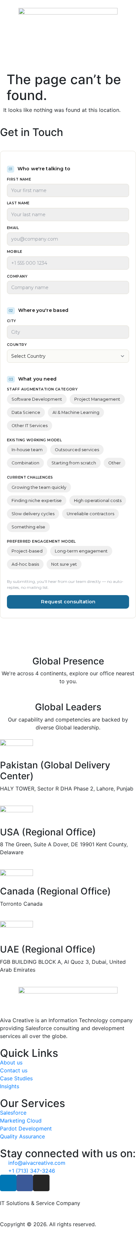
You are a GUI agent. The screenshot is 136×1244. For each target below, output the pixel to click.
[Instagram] (41, 1183)
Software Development (37, 399)
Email (13, 228)
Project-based (27, 551)
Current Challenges (30, 478)
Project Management (97, 399)
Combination (25, 462)
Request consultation (68, 602)
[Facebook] (25, 1183)
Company (17, 277)
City (11, 321)
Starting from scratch (73, 462)
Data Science (26, 412)
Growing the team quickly (39, 487)
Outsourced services (77, 449)
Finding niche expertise (37, 500)
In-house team (27, 449)
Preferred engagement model (41, 542)
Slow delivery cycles (33, 513)
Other (114, 462)
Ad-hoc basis (25, 564)
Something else (28, 526)
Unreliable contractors (90, 513)
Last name (18, 203)
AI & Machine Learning (75, 412)
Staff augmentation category (42, 389)
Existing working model (34, 440)
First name (19, 180)
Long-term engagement (81, 551)
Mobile (14, 252)
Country (17, 345)
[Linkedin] (8, 1183)
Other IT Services (30, 425)
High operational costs (97, 500)
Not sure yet (64, 564)
